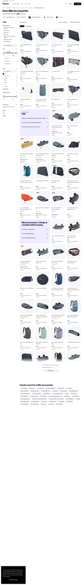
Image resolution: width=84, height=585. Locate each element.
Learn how (23, 13)
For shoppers (5, 0)
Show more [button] (50, 370)
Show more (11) (7, 41)
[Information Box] (26, 22)
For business (11, 0)
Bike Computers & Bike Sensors (9, 28)
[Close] (24, 568)
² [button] (41, 51)
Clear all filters (28, 26)
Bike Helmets (6, 30)
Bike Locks (6, 34)
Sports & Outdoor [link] (16, 7)
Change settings (13, 579)
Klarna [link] (4, 7)
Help (29, 3)
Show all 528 (5, 88)
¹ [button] (25, 51)
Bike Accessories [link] (29, 7)
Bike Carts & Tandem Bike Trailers (9, 37)
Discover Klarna (16, 3)
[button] (70, 3)
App (26, 3)
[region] (13, 575)
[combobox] (63, 22)
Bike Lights (6, 32)
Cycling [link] (22, 7)
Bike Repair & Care (8, 39)
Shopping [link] (9, 7)
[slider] (4, 53)
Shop (22, 3)
